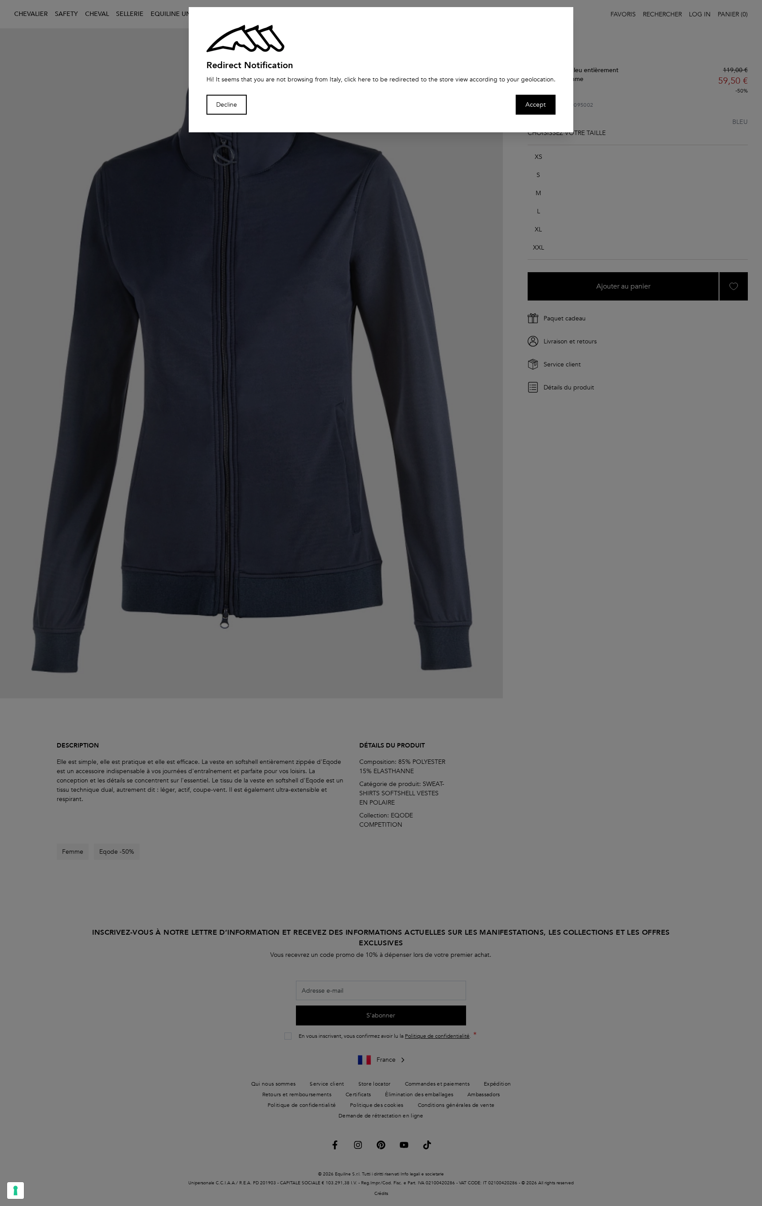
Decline (226, 104)
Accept (535, 104)
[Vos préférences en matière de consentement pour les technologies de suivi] (15, 1190)
